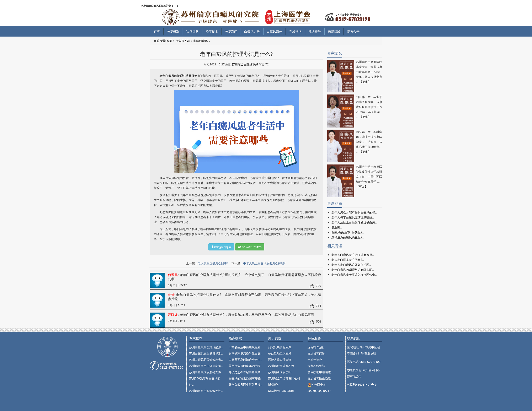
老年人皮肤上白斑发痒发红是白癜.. (354, 222)
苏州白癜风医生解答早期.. (206, 353)
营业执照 (370, 353)
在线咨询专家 (223, 247)
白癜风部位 (274, 31)
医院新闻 (231, 31)
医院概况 (173, 31)
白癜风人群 (252, 31)
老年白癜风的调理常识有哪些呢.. (352, 269)
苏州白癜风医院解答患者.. (206, 359)
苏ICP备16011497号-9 (362, 384)
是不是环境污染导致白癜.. (245, 353)
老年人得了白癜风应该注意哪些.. (352, 217)
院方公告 (353, 31)
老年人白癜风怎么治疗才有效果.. (352, 255)
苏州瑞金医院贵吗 (279, 372)
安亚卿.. (336, 227)
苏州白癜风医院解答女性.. (206, 372)
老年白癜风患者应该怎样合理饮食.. (354, 274)
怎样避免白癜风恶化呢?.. (347, 237)
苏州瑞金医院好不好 (245, 64)
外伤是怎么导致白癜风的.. (245, 372)
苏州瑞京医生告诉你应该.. (206, 366)
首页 (157, 31)
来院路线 (334, 31)
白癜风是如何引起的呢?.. (347, 232)
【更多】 (365, 82)
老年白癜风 (200, 41)
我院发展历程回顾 (279, 347)
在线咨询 (295, 31)
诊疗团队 (192, 31)
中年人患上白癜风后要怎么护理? (264, 263)
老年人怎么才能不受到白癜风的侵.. (354, 212)
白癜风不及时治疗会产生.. (245, 359)
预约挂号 (314, 31)
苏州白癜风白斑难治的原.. (206, 347)
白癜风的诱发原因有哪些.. (245, 378)
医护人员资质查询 (279, 359)
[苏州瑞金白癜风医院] (266, 17)
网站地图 (274, 391)
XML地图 (288, 391)
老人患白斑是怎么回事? (213, 263)
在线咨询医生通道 (319, 378)
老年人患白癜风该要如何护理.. (351, 265)
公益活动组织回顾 (279, 353)
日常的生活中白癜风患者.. (245, 347)
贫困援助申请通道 (319, 372)
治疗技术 (212, 31)
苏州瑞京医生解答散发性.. (206, 391)
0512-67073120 (251, 247)
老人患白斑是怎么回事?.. (347, 260)
